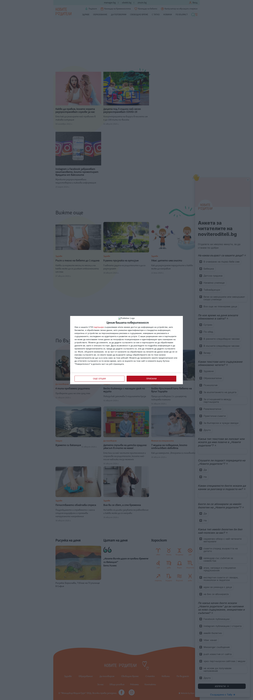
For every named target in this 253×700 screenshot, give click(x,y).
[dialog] (126, 350)
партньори (99, 327)
